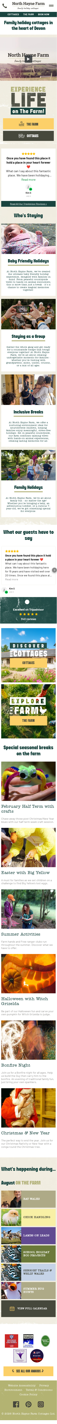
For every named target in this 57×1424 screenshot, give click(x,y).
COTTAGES (32, 136)
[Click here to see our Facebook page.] (16, 1404)
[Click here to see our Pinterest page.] (28, 1404)
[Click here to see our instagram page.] (41, 1404)
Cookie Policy (28, 1394)
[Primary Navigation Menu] (51, 6)
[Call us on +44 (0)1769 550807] (4, 6)
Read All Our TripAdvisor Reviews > (28, 203)
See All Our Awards (28, 1371)
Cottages (13, 14)
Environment (13, 1390)
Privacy (44, 1385)
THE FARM (32, 124)
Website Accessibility (22, 1385)
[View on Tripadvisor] (28, 187)
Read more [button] (28, 179)
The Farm (28, 14)
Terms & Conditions (39, 1390)
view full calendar (32, 1308)
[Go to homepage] (28, 6)
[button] (2, 570)
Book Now (43, 14)
